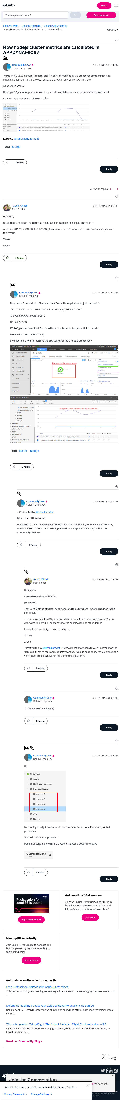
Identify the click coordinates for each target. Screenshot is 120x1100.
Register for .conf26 (31, 919)
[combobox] (42, 15)
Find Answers (10, 25)
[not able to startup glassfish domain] (117, 189)
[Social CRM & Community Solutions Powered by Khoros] (109, 1057)
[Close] (87, 1085)
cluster (22, 450)
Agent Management (26, 138)
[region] (46, 1090)
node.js (15, 146)
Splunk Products (31, 25)
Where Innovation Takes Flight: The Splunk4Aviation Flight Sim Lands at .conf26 (56, 1024)
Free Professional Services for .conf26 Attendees (37, 987)
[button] (116, 40)
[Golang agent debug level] (111, 189)
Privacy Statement (14, 1094)
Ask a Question (101, 15)
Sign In (104, 5)
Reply (109, 169)
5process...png (37, 853)
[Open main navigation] (116, 5)
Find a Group (31, 960)
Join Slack (90, 917)
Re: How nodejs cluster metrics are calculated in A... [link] (35, 29)
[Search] (75, 15)
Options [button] (110, 29)
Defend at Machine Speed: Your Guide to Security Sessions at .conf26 (50, 1005)
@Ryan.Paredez (44, 512)
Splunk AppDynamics (56, 25)
